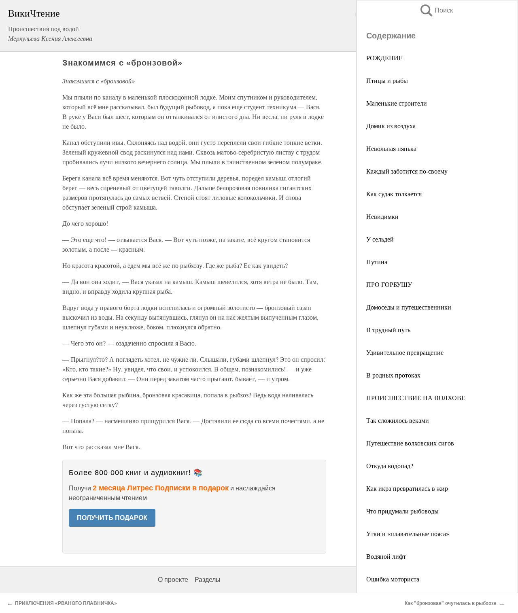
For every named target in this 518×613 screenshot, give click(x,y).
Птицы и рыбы (387, 80)
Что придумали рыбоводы (402, 511)
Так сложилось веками (397, 420)
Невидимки (382, 216)
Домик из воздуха (391, 125)
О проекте (173, 579)
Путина (376, 261)
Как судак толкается (394, 193)
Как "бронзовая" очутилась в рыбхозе (451, 603)
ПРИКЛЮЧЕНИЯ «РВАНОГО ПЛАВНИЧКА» (66, 603)
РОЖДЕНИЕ (384, 57)
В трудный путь (388, 329)
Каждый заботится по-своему (407, 171)
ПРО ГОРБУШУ (389, 284)
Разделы (208, 579)
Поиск (436, 10)
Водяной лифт (386, 556)
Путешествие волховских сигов (410, 443)
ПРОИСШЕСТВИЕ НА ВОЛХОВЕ (415, 397)
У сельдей (380, 239)
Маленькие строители (396, 103)
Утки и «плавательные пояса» (407, 533)
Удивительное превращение (405, 352)
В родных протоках (393, 375)
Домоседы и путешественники (408, 307)
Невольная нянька (391, 148)
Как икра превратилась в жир (407, 488)
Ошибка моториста (392, 579)
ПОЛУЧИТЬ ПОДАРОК (112, 517)
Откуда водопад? (389, 465)
